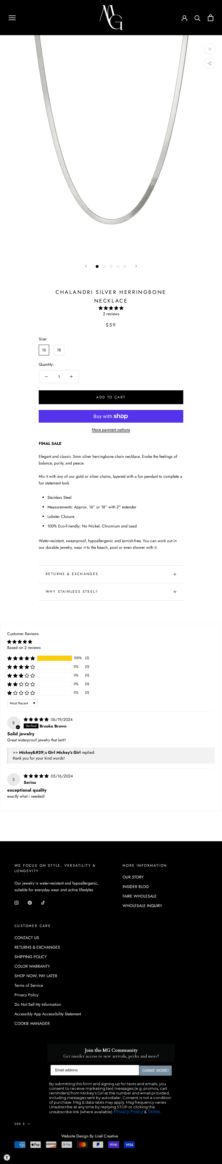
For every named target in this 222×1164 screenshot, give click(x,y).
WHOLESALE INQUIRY (142, 906)
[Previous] (86, 266)
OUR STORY (133, 877)
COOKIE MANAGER (32, 1023)
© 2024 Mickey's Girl (37, 1136)
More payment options (111, 429)
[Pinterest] (30, 902)
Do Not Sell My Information (37, 1004)
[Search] (198, 18)
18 (59, 350)
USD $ (19, 1124)
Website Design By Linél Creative (89, 1136)
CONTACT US (26, 938)
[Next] (136, 266)
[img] (37, 719)
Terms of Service (28, 985)
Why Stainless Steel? (72, 591)
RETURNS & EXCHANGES (72, 574)
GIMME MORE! (155, 1070)
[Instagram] (16, 902)
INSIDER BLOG (136, 886)
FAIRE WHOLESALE (140, 896)
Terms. (154, 1111)
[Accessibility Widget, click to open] (7, 1157)
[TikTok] (43, 902)
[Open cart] (210, 17)
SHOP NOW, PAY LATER (35, 976)
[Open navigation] (12, 17)
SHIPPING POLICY (30, 957)
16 (44, 350)
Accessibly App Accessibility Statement (47, 1014)
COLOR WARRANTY (32, 966)
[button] (111, 308)
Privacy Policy (26, 995)
